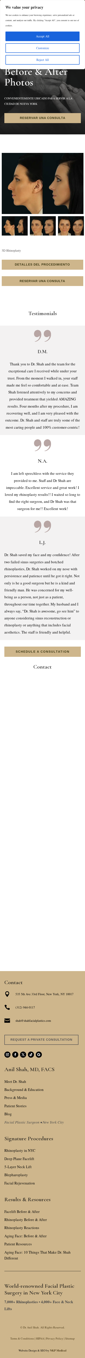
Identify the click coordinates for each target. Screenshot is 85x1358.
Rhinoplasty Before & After (25, 1219)
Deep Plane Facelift (19, 1158)
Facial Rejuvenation (19, 1183)
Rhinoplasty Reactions (21, 1227)
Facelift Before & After (22, 1211)
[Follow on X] (23, 1055)
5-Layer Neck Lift (18, 1166)
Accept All (42, 36)
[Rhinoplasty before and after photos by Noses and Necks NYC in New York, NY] (42, 183)
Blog (8, 1113)
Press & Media (15, 1097)
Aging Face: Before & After (25, 1235)
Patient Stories (15, 1105)
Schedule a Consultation (43, 651)
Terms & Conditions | (22, 1338)
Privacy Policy (55, 1338)
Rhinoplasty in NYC (19, 1150)
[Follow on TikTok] (31, 1055)
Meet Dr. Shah (15, 1081)
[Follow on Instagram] (7, 1055)
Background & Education (24, 1089)
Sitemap (70, 1338)
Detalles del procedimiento (42, 264)
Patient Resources (18, 1243)
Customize (42, 48)
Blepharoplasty (16, 1174)
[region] (42, 21)
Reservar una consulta (42, 118)
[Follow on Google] (39, 1055)
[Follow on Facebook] (15, 1055)
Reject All (42, 60)
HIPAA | (40, 1338)
